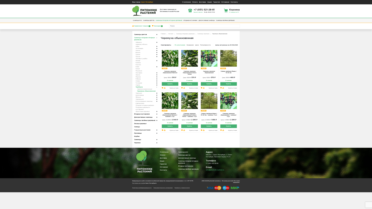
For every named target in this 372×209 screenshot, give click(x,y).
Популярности (205, 45)
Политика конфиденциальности (142, 187)
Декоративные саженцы (187, 158)
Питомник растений (138, 183)
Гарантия (216, 2)
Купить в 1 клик (174, 88)
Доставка (202, 2)
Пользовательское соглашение (163, 187)
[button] (236, 19)
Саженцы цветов (184, 155)
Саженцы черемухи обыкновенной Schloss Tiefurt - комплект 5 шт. (189, 115)
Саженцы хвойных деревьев (188, 169)
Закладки (157, 26)
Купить (170, 83)
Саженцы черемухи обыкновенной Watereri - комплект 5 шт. (170, 115)
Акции (209, 2)
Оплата (195, 2)
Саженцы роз (183, 152)
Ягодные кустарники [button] (190, 20)
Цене (197, 45)
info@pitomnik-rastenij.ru (215, 170)
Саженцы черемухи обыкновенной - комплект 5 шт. (229, 115)
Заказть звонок (198, 12)
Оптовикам (225, 2)
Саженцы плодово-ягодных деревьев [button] (169, 20)
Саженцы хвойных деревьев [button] (225, 20)
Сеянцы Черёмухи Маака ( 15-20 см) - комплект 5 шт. (209, 114)
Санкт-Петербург (147, 2)
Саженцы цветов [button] (148, 20)
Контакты (234, 2)
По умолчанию (180, 45)
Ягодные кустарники (185, 166)
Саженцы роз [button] (137, 20)
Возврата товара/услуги (182, 187)
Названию (190, 45)
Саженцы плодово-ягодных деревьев (188, 162)
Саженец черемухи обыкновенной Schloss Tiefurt (189, 73)
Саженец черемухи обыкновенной (209, 72)
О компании (186, 2)
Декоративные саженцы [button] (207, 20)
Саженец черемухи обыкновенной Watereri (170, 72)
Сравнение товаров (142, 26)
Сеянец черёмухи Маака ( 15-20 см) (228, 72)
